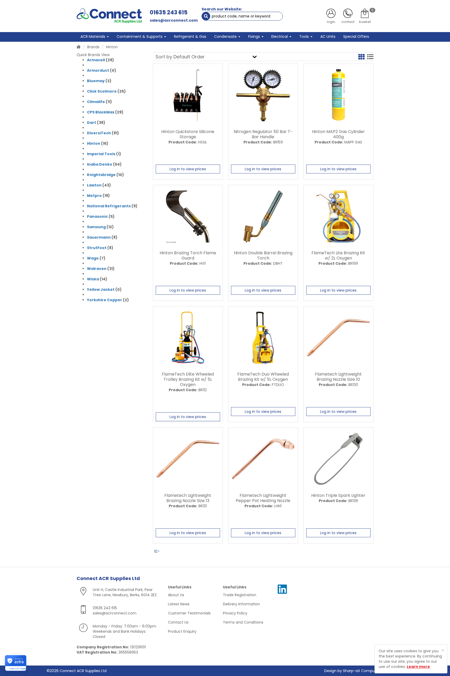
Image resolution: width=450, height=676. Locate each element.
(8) (102, 237)
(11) (99, 101)
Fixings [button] (254, 36)
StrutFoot (97, 247)
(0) (101, 70)
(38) (96, 122)
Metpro (94, 195)
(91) (103, 133)
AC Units (327, 36)
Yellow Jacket (101, 289)
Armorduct (98, 70)
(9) (112, 206)
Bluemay (96, 80)
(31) (101, 268)
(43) (99, 185)
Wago (93, 258)
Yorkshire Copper (104, 300)
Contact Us (178, 622)
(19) (98, 195)
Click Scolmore (102, 91)
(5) (101, 216)
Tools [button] (304, 36)
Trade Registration (239, 594)
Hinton (93, 143)
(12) (100, 227)
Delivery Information (241, 604)
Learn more (418, 666)
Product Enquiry (182, 631)
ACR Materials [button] (93, 36)
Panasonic (97, 216)
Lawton (94, 185)
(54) (104, 164)
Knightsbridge (101, 174)
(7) (96, 258)
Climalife (96, 101)
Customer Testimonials (189, 613)
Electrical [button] (280, 36)
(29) (100, 60)
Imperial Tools (101, 153)
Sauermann (99, 237)
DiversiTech (99, 133)
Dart (91, 122)
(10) (105, 174)
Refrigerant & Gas (190, 36)
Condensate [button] (226, 36)
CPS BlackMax (100, 112)
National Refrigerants (109, 206)
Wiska (93, 279)
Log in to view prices (188, 169)
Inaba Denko (99, 164)
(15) (97, 143)
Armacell (96, 60)
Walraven (97, 268)
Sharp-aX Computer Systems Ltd (373, 670)
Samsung (96, 227)
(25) (106, 91)
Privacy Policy (235, 613)
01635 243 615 (169, 12)
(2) (99, 80)
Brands (93, 47)
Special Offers (356, 36)
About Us (176, 594)
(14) (97, 279)
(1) (104, 153)
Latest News (179, 604)
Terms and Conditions (243, 622)
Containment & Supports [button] (140, 36)
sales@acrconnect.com (174, 20)
